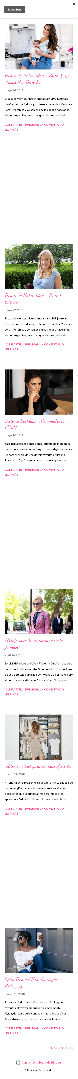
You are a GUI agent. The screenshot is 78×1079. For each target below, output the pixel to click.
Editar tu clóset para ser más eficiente (38, 766)
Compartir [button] (13, 124)
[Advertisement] (39, 188)
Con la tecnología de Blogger (41, 1062)
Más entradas (62, 1047)
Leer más (11, 129)
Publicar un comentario (44, 124)
